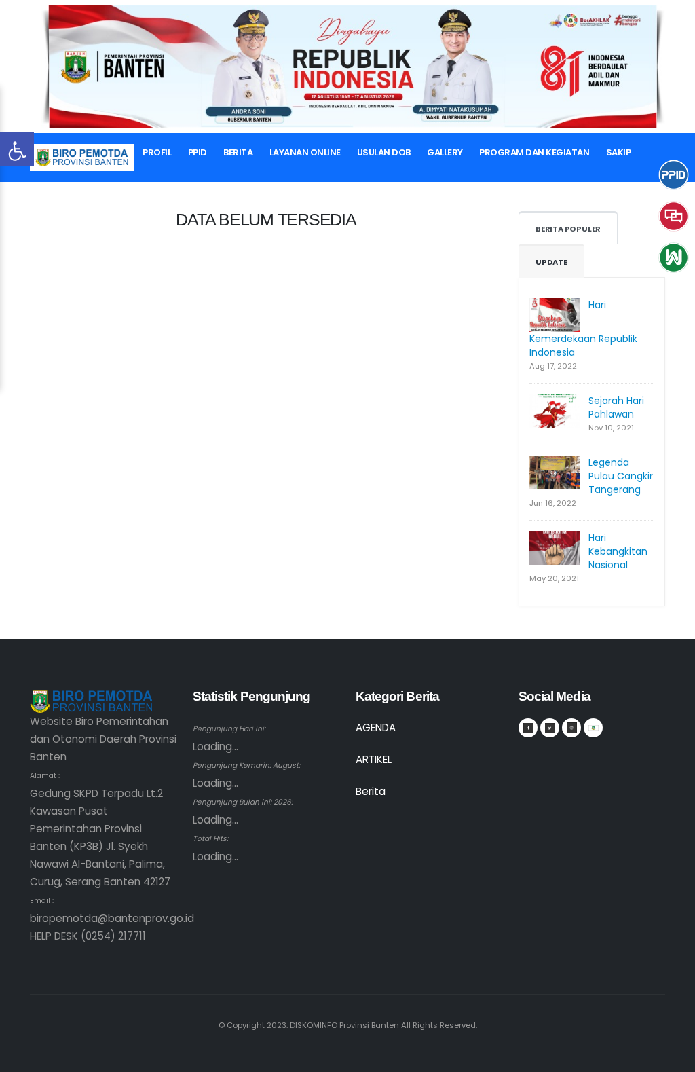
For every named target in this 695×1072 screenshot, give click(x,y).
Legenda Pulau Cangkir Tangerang (620, 476)
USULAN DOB (384, 152)
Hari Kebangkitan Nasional (617, 551)
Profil (157, 152)
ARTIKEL (374, 759)
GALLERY (445, 152)
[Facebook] (528, 727)
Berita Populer (568, 228)
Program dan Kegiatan (534, 152)
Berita (237, 152)
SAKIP (618, 152)
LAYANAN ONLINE (305, 152)
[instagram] (571, 727)
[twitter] (549, 727)
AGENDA (376, 727)
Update (551, 262)
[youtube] (593, 727)
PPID (197, 152)
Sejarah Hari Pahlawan (616, 407)
